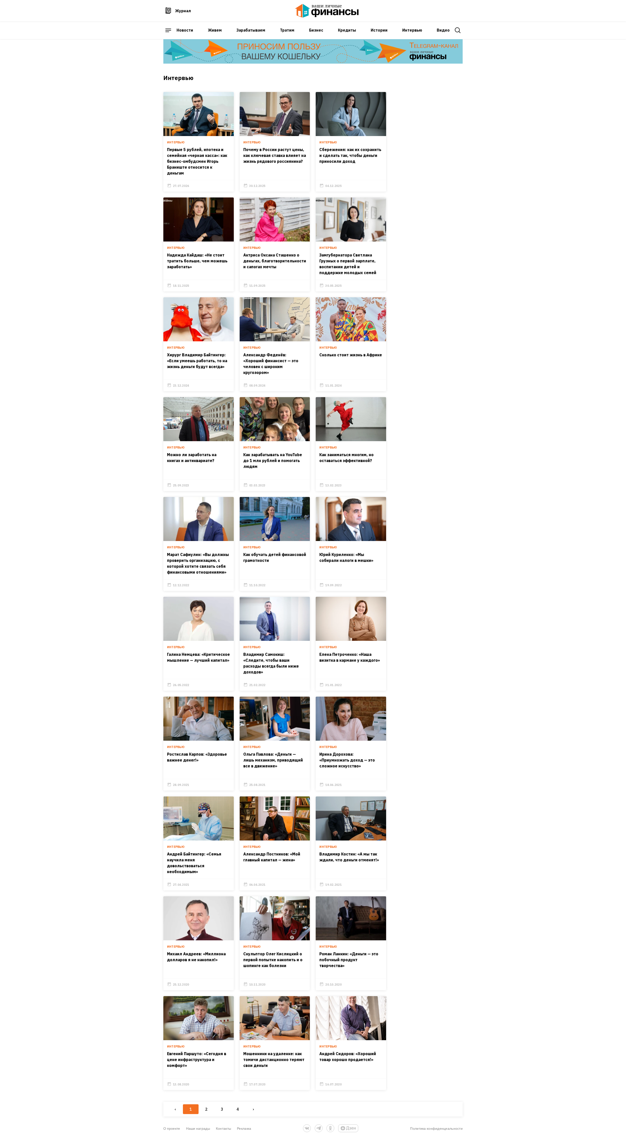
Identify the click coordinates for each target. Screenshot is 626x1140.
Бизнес (316, 30)
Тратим (287, 30)
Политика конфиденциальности (436, 1128)
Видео (443, 30)
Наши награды (198, 1128)
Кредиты (347, 30)
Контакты (223, 1128)
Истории (379, 30)
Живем (215, 30)
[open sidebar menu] (168, 30)
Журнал (183, 10)
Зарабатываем (250, 30)
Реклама (244, 1128)
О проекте (171, 1128)
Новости (185, 30)
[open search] (458, 30)
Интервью (412, 30)
